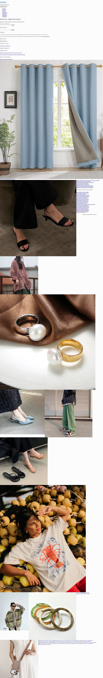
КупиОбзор (4, 16)
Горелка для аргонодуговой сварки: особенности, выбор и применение (12, 54)
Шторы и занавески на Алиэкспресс (6, 59)
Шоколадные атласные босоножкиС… (83, 195)
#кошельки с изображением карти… (82, 209)
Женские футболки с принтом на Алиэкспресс (84, 185)
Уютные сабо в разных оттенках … (82, 202)
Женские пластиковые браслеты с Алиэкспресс (84, 187)
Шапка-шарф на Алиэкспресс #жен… (83, 207)
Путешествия (4, 13)
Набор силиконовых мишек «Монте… (83, 196)
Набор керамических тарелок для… (82, 200)
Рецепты (3, 8)
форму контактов (46, 36)
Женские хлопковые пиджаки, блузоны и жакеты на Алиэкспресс (87, 180)
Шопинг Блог (4, 15)
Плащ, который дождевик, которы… (82, 192)
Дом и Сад (4, 10)
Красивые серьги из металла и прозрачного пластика (85, 204)
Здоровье (4, 11)
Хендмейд (4, 9)
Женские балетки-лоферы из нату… (82, 197)
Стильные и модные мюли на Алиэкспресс (7, 179)
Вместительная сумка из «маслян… (82, 211)
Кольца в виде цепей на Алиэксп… (82, 208)
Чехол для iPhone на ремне (81, 194)
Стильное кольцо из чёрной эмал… (82, 201)
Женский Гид (4, 12)
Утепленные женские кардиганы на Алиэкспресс (85, 186)
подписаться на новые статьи (5, 45)
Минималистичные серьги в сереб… (82, 199)
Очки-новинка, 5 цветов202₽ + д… (82, 198)
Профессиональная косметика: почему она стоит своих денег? (11, 52)
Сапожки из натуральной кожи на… (82, 205)
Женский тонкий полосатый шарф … (82, 210)
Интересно (4, 14)
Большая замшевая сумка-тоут (81, 203)
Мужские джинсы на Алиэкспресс (82, 183)
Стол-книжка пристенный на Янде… (82, 206)
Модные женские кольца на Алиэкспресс (83, 181)
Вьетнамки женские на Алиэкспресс (82, 184)
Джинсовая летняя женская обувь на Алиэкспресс (85, 182)
